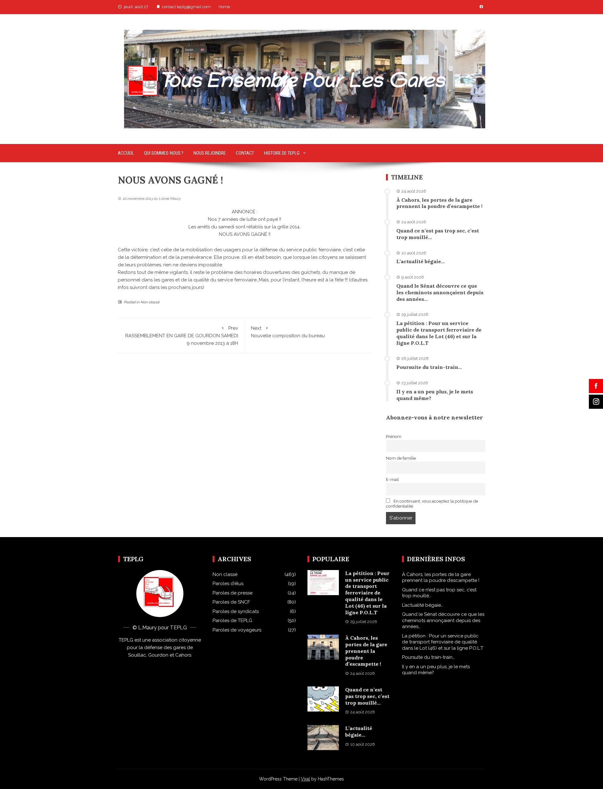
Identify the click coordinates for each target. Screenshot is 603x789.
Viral (305, 778)
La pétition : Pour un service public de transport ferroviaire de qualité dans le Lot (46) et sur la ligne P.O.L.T (438, 333)
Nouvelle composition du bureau (288, 332)
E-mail (392, 479)
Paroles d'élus (228, 583)
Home (224, 6)
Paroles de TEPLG (232, 620)
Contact (245, 153)
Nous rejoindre (209, 153)
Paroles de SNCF (231, 602)
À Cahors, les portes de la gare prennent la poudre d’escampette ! (439, 203)
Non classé (150, 302)
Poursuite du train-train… (429, 367)
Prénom (393, 436)
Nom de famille (401, 458)
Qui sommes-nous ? (163, 153)
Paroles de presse (233, 593)
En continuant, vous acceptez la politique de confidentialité (432, 503)
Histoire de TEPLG (282, 153)
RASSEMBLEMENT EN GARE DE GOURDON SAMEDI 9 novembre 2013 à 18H (181, 335)
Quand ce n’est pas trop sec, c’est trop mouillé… (367, 696)
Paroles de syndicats (236, 611)
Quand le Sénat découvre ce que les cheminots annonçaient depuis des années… (439, 292)
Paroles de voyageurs (237, 630)
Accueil (126, 153)
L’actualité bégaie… (420, 261)
